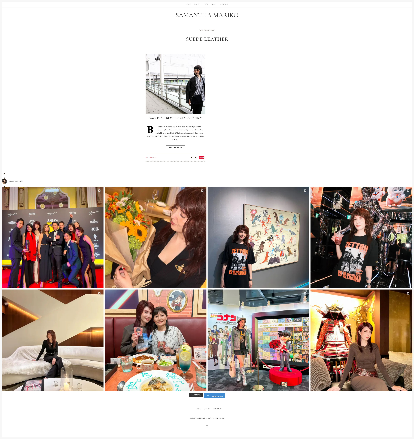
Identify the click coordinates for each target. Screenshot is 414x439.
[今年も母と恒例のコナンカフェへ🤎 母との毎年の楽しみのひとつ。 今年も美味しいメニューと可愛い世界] (155, 340)
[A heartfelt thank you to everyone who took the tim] (155, 237)
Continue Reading (175, 147)
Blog (206, 4)
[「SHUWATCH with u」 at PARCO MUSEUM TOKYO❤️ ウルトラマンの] (258, 237)
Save (202, 157)
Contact (224, 4)
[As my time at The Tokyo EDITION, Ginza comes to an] (53, 340)
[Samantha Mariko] (207, 15)
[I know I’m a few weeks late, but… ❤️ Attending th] (53, 237)
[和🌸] (361, 340)
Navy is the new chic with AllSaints (175, 118)
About (197, 4)
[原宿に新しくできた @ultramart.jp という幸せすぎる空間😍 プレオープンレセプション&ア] (361, 237)
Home (188, 4)
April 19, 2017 (175, 122)
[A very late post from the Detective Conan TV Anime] (258, 340)
